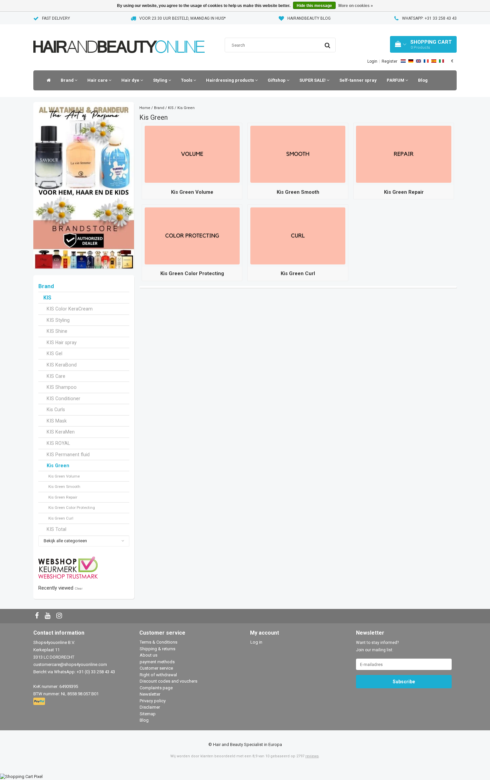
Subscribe (404, 681)
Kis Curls (56, 409)
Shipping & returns (157, 648)
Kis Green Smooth (64, 486)
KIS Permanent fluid (68, 454)
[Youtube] (48, 616)
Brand (68, 80)
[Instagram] (60, 616)
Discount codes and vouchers (168, 681)
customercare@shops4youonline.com (70, 664)
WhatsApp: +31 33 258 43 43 (429, 18)
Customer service (156, 668)
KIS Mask (57, 421)
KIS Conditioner (63, 398)
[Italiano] (441, 61)
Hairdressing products (230, 80)
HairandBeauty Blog (309, 18)
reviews (312, 756)
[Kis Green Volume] (192, 153)
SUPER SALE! (313, 80)
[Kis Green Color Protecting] (192, 235)
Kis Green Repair (62, 497)
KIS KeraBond (62, 364)
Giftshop (277, 80)
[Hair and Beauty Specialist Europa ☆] (119, 38)
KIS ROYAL (58, 443)
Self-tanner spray (358, 80)
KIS (47, 298)
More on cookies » (355, 5)
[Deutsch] (410, 61)
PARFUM (396, 80)
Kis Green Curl (60, 518)
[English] (418, 61)
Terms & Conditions (158, 642)
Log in (256, 642)
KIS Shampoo (62, 387)
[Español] (433, 61)
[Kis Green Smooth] (297, 153)
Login (372, 61)
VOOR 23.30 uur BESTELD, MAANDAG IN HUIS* (182, 18)
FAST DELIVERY (56, 18)
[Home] (47, 80)
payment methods (157, 661)
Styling (160, 80)
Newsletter (150, 694)
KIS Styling (58, 320)
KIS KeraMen (61, 432)
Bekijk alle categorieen (65, 540)
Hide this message (314, 5)
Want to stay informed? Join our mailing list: (377, 646)
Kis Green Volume (64, 476)
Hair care (98, 80)
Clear (79, 588)
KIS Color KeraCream (70, 308)
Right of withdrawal (158, 674)
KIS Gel (54, 353)
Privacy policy (153, 700)
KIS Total (56, 529)
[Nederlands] (403, 61)
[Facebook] (37, 616)
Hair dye (130, 80)
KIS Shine (57, 331)
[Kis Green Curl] (297, 235)
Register (389, 61)
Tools (187, 80)
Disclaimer (150, 707)
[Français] (426, 61)
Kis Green (58, 465)
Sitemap (148, 713)
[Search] (327, 45)
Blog (423, 80)
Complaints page (156, 687)
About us (148, 655)
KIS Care (56, 376)
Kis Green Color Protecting (71, 507)
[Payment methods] (39, 701)
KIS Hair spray (62, 342)
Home (144, 108)
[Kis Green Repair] (403, 153)
